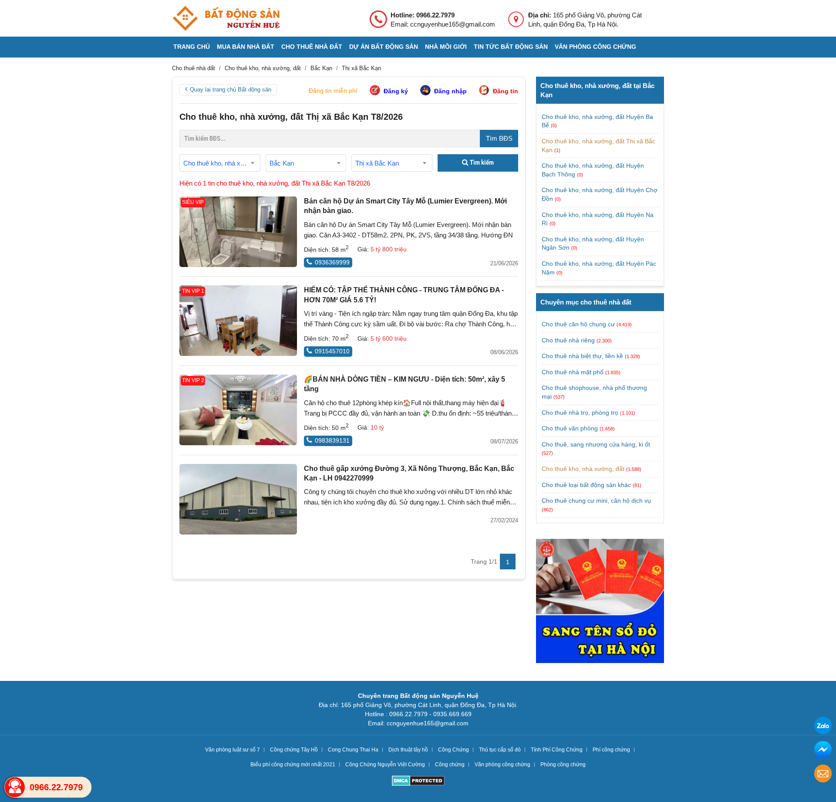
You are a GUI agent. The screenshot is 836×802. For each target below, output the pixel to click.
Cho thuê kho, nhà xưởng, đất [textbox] (221, 163)
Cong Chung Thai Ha (353, 750)
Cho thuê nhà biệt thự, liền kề (582, 355)
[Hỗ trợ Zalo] (823, 727)
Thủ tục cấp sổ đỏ (500, 750)
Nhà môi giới (446, 46)
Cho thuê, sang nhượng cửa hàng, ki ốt (596, 444)
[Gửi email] (823, 775)
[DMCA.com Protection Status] (418, 781)
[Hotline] (14, 787)
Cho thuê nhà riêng (568, 340)
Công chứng (450, 764)
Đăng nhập (450, 91)
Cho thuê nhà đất (311, 46)
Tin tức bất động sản (511, 46)
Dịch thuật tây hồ (408, 750)
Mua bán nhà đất (245, 46)
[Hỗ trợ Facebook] (823, 751)
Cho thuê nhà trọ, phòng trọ (580, 412)
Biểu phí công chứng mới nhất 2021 (292, 764)
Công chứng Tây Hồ (294, 750)
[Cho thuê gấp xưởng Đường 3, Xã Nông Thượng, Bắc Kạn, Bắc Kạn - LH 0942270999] (238, 499)
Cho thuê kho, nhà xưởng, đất (583, 468)
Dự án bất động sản (383, 46)
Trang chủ (191, 46)
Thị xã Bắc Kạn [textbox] (377, 163)
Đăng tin (505, 91)
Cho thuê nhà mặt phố (572, 372)
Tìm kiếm (481, 162)
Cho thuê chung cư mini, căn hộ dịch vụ (596, 500)
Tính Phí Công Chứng (557, 750)
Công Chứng (453, 750)
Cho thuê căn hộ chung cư (578, 324)
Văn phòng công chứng (595, 46)
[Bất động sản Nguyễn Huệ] (226, 18)
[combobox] (219, 163)
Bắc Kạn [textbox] (282, 163)
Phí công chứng (611, 750)
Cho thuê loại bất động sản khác (586, 484)
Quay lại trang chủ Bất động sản (230, 89)
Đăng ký (396, 91)
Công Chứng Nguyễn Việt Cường (385, 764)
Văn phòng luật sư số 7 (232, 750)
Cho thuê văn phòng (570, 428)
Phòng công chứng (563, 764)
